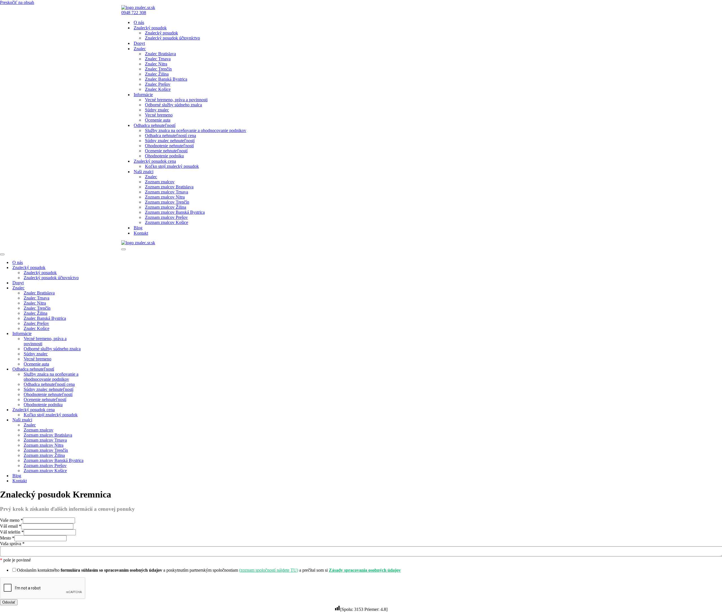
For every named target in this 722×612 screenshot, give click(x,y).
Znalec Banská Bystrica (166, 79)
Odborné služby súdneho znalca (173, 104)
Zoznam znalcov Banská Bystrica (175, 212)
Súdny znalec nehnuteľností (170, 140)
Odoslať (8, 602)
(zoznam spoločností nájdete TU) (268, 570)
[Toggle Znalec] (98, 288)
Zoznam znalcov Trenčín (167, 202)
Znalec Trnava (158, 58)
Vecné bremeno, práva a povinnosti (176, 99)
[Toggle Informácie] (98, 333)
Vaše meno (11, 520)
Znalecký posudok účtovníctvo (172, 38)
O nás (139, 22)
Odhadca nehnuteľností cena (170, 135)
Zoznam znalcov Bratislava (169, 186)
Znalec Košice (158, 89)
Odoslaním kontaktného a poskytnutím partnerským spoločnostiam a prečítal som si (209, 570)
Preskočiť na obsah (17, 2)
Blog (138, 227)
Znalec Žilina (157, 74)
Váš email (10, 526)
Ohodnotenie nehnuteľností (169, 145)
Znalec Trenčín (158, 69)
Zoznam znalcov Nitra (165, 197)
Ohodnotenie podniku (164, 155)
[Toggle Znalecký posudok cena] (98, 410)
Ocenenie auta (157, 120)
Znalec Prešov (157, 84)
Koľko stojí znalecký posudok (172, 166)
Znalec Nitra (156, 63)
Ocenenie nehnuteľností (166, 150)
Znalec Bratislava (160, 53)
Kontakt (141, 233)
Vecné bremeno (159, 115)
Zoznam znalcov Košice (166, 222)
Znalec (151, 176)
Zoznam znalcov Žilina (165, 207)
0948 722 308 (133, 12)
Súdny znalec (157, 109)
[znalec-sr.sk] (138, 7)
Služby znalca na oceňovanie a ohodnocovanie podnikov (195, 130)
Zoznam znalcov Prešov (166, 217)
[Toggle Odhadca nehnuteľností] (98, 369)
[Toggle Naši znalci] (98, 420)
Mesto (7, 538)
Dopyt (139, 43)
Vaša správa (12, 543)
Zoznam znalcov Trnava (166, 192)
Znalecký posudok (161, 32)
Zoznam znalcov (160, 181)
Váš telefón (12, 532)
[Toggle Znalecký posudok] (98, 267)
